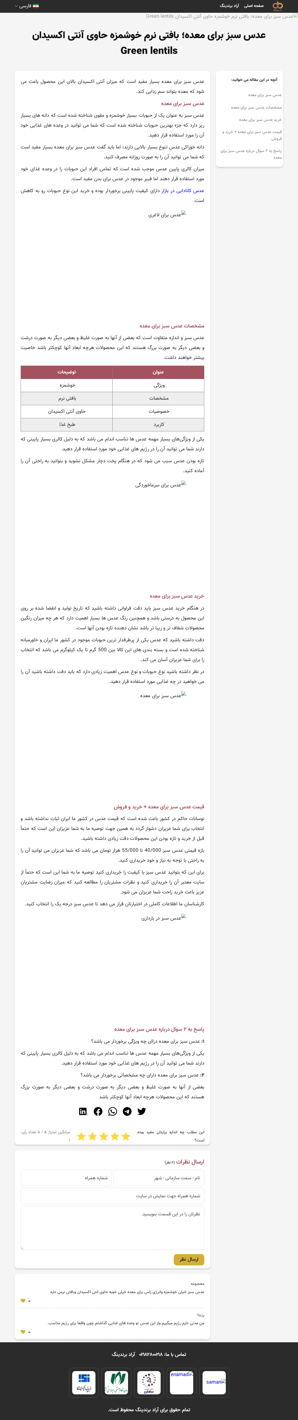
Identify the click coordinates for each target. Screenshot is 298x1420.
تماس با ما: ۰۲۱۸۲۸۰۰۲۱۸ (162, 1355)
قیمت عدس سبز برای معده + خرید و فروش (252, 135)
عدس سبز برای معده (265, 95)
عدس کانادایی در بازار (183, 191)
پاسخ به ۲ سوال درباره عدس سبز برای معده (251, 154)
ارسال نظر (189, 1259)
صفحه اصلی (254, 6)
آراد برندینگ (229, 6)
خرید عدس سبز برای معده (260, 120)
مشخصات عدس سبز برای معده (256, 108)
